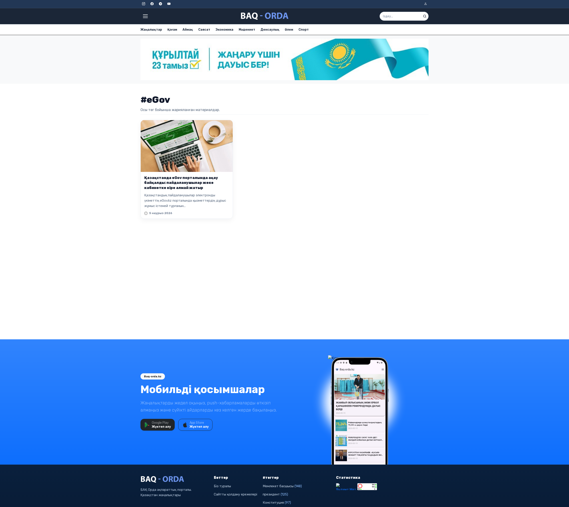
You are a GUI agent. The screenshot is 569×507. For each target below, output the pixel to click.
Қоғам (172, 30)
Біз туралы (222, 486)
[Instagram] (143, 4)
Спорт (304, 30)
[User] (425, 4)
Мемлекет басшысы (282, 486)
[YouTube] (169, 4)
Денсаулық (269, 30)
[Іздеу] (424, 16)
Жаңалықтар (151, 30)
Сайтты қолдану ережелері (235, 494)
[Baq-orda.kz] (174, 479)
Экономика (224, 30)
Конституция (277, 503)
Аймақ (187, 30)
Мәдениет (247, 30)
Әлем (289, 30)
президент (275, 494)
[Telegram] (160, 4)
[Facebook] (152, 4)
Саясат (204, 30)
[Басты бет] (264, 16)
